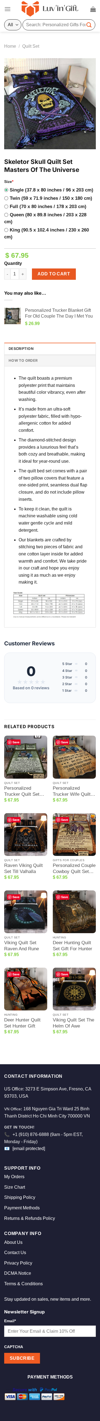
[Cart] (93, 9)
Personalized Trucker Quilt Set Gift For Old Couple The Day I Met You (24, 791)
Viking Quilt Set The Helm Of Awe (73, 1023)
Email (10, 1321)
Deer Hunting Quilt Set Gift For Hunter (72, 945)
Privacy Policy (18, 1263)
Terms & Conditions (23, 1283)
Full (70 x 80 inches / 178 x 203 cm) (48, 206)
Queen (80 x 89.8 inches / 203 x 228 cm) (45, 218)
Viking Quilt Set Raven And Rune (21, 945)
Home (10, 46)
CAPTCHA (13, 1347)
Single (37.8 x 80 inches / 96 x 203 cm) (51, 190)
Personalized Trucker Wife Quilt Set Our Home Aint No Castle (72, 791)
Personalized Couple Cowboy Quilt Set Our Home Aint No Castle (74, 869)
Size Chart (14, 1187)
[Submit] (89, 24)
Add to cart (54, 274)
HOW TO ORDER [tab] (23, 360)
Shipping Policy (19, 1197)
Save (15, 742)
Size (8, 181)
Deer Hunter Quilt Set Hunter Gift (22, 1023)
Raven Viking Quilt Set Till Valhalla (23, 868)
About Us (13, 1242)
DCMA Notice (17, 1273)
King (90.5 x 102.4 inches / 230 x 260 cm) (46, 233)
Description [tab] (21, 349)
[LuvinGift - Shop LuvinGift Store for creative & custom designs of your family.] (50, 9)
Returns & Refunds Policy (29, 1218)
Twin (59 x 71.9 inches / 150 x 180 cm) (51, 198)
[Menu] (7, 9)
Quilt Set (30, 46)
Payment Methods (22, 1208)
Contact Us (15, 1252)
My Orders (14, 1176)
